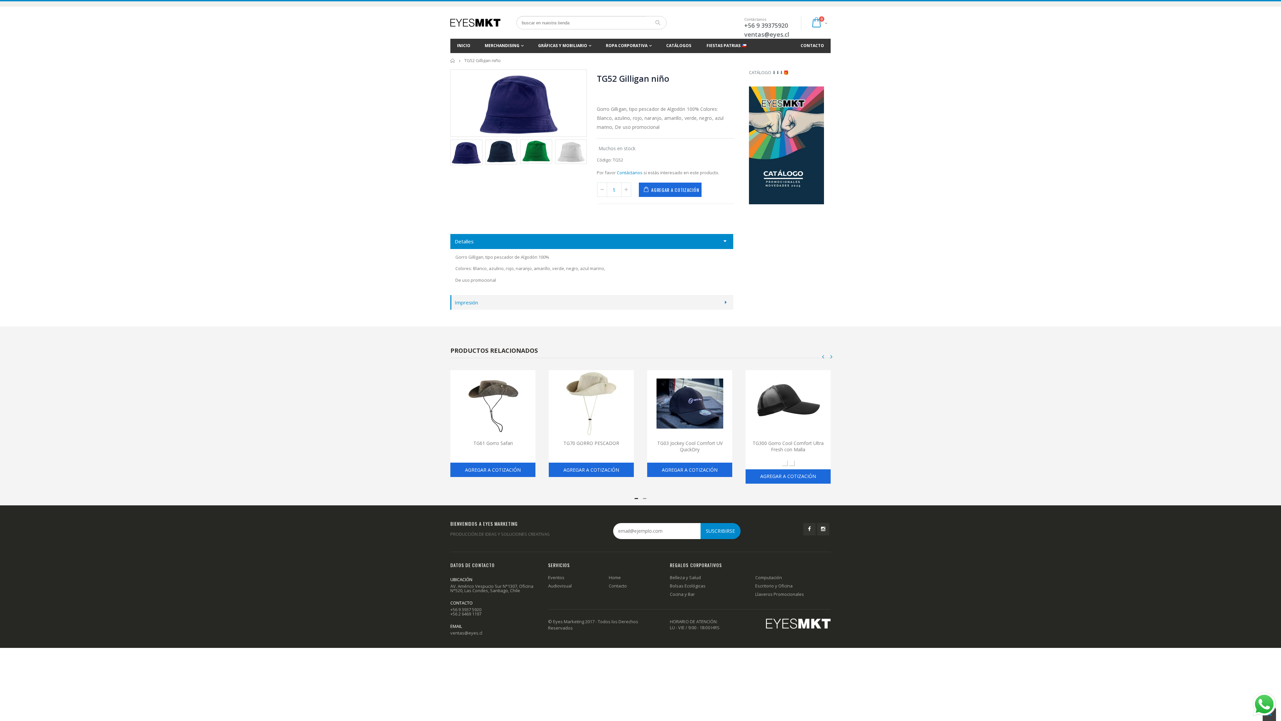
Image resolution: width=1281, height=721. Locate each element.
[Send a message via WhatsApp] (1264, 704)
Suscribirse (720, 531)
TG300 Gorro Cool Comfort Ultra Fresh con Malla (788, 446)
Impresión (466, 302)
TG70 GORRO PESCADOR (591, 443)
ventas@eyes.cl (766, 34)
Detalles (464, 241)
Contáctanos (630, 173)
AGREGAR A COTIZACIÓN (675, 189)
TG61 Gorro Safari (493, 443)
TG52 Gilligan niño (633, 78)
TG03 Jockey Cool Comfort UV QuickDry (690, 446)
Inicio (452, 60)
